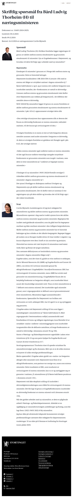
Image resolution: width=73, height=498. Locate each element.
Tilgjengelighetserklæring (45, 465)
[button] (63, 3)
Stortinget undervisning (45, 451)
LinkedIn (8, 481)
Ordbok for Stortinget (44, 456)
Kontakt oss (7, 461)
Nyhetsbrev (41, 458)
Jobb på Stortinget (43, 467)
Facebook (9, 474)
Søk (63, 3)
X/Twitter (9, 476)
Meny (69, 3)
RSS (7, 486)
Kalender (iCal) (10, 488)
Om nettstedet (42, 461)
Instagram (9, 478)
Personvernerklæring (44, 463)
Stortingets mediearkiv (45, 454)
